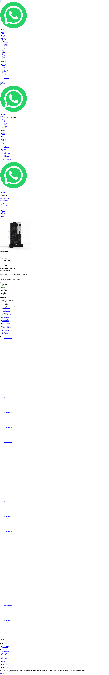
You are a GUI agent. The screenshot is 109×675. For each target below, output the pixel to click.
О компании (4, 657)
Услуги (3, 33)
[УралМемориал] (2, 82)
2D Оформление (4, 39)
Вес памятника (4, 645)
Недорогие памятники (5, 641)
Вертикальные (6, 42)
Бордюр (5, 77)
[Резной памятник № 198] (15, 249)
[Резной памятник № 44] (5, 329)
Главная (3, 32)
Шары (5, 79)
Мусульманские (6, 44)
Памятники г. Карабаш (5, 667)
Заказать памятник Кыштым (6, 666)
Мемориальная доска (7, 76)
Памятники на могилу (5, 638)
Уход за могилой (4, 653)
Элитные (5, 47)
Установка (3, 209)
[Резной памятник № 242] (6, 308)
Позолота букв (6, 70)
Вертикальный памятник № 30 (6, 324)
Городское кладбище (5, 664)
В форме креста (6, 45)
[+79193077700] (54, 0)
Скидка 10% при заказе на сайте (6, 159)
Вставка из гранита (6, 69)
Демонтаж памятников (5, 651)
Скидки (3, 36)
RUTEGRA (2, 673)
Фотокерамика (6, 144)
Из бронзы (5, 67)
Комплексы (5, 48)
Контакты (3, 37)
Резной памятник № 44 (5, 330)
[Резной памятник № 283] (6, 332)
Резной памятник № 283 (5, 333)
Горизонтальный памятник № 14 (7, 299)
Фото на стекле (6, 68)
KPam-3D (1, 674)
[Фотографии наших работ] (8, 338)
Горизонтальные (6, 121)
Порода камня (4, 659)
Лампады (5, 74)
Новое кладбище (4, 663)
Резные (5, 43)
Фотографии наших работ (6, 660)
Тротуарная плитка (6, 78)
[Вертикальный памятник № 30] (7, 323)
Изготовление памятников (6, 637)
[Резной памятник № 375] (6, 320)
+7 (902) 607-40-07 (3, 114)
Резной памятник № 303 (5, 318)
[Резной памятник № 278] (6, 305)
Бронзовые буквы (6, 147)
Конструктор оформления (6, 658)
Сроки (3, 34)
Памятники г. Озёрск (5, 668)
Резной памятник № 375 (5, 321)
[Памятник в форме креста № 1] (7, 314)
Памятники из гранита (5, 639)
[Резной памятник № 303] (6, 317)
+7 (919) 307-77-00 (3, 29)
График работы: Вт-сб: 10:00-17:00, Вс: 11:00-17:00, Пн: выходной (9, 198)
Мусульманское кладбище (6, 665)
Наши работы (4, 212)
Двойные (5, 124)
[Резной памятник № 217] (6, 311)
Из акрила (5, 66)
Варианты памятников (5, 646)
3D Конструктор (4, 38)
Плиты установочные (7, 153)
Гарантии (3, 35)
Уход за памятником (5, 652)
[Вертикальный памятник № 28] (7, 326)
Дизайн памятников (5, 647)
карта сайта (2, 672)
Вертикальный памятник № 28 (6, 327)
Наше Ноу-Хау (4, 654)
